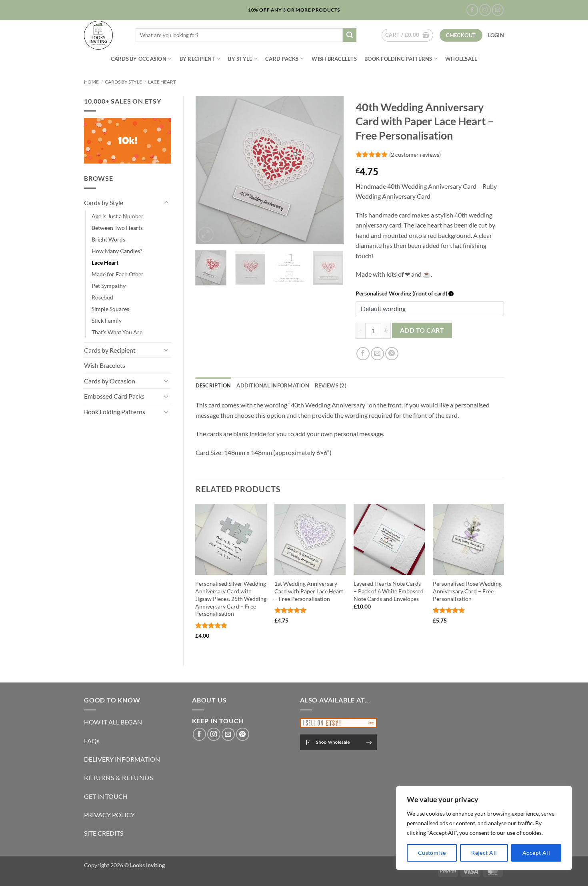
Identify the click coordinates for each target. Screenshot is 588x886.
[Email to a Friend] (377, 353)
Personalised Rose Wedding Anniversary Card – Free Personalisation (467, 591)
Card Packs (282, 59)
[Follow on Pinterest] (242, 734)
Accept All (536, 852)
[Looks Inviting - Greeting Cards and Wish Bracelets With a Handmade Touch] (104, 35)
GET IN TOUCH (106, 796)
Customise (432, 852)
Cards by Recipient (110, 350)
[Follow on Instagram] (485, 10)
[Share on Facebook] (363, 353)
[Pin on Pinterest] (391, 353)
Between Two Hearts (117, 227)
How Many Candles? (117, 250)
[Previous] (208, 170)
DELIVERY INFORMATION (122, 759)
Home (91, 82)
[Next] (331, 170)
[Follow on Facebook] (472, 10)
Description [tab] (213, 385)
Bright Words (108, 239)
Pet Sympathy (109, 285)
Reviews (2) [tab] (330, 385)
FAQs (92, 740)
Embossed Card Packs (114, 396)
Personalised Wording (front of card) (402, 293)
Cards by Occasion (138, 59)
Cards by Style (123, 82)
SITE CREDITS (103, 833)
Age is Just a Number (118, 216)
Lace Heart (162, 82)
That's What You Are (117, 332)
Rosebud (102, 297)
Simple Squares (110, 308)
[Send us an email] (498, 10)
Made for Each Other (118, 274)
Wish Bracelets (334, 59)
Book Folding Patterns (398, 59)
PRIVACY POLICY (109, 814)
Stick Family (107, 320)
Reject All (484, 852)
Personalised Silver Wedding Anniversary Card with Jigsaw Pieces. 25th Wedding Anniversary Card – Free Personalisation (230, 598)
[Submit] (349, 35)
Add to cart (422, 330)
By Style (240, 59)
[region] (484, 828)
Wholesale (461, 59)
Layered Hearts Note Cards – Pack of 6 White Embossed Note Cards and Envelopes (389, 591)
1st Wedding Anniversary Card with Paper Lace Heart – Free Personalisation (308, 591)
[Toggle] (166, 203)
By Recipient (197, 59)
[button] (407, 35)
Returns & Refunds (118, 777)
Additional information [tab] (272, 385)
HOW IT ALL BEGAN (113, 722)
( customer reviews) (415, 154)
